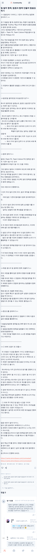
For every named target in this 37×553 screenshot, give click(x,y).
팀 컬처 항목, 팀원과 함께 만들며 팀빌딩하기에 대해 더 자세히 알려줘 (19, 477)
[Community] (4, 550)
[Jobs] (14, 550)
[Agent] (32, 550)
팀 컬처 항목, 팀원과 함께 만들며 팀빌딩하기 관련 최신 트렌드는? (19, 482)
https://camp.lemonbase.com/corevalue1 (16, 458)
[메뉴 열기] (3, 3)
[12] (2, 467)
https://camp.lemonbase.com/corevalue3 (16, 461)
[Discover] (23, 550)
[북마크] (35, 468)
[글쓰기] (29, 2)
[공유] (5, 467)
